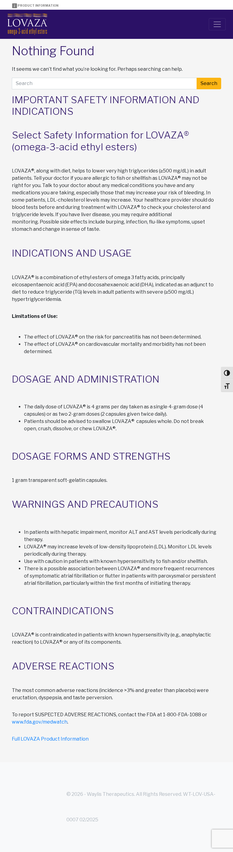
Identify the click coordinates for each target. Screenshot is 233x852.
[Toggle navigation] (217, 24)
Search (209, 83)
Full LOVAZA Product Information (50, 739)
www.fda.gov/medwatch (39, 722)
